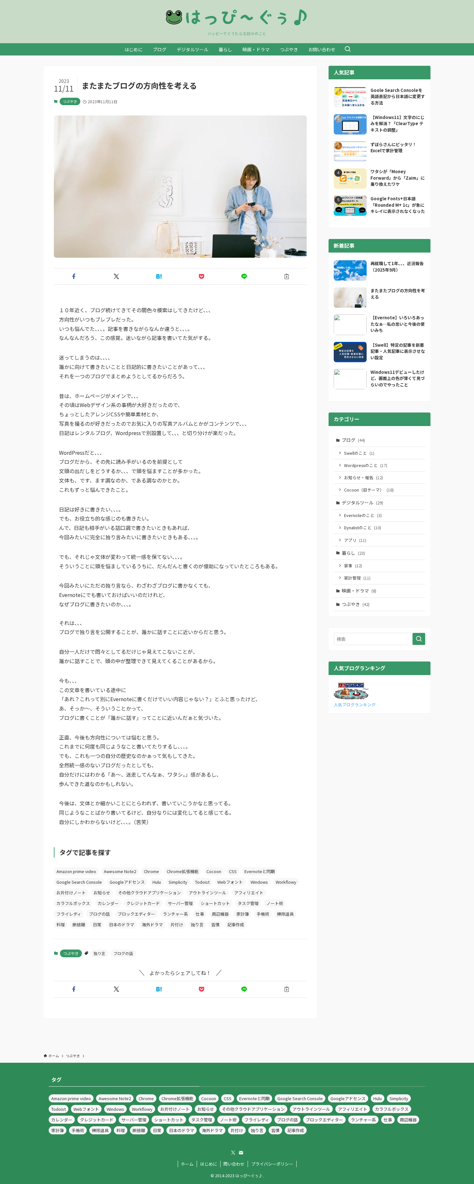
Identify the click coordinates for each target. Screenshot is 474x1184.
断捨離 (79, 924)
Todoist (202, 882)
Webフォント (230, 882)
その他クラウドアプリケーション (149, 893)
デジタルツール (362, 502)
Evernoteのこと (363, 515)
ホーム (187, 1164)
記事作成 (235, 924)
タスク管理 (248, 903)
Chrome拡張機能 (183, 871)
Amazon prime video (76, 871)
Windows (259, 882)
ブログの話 (99, 914)
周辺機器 (220, 914)
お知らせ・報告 (363, 477)
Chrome (151, 871)
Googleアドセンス (127, 882)
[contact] (241, 1153)
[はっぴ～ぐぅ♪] (237, 17)
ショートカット (215, 903)
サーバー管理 (180, 903)
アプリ (355, 540)
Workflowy (286, 882)
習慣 (215, 924)
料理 (60, 924)
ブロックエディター (136, 914)
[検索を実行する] (418, 639)
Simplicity (178, 882)
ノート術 (274, 903)
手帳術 (263, 914)
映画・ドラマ (359, 590)
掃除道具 (285, 914)
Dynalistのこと (362, 527)
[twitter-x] (233, 1153)
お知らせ (102, 893)
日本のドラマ (121, 924)
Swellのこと (359, 453)
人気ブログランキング (355, 704)
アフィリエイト (248, 893)
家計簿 (242, 914)
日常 (97, 924)
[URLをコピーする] (287, 276)
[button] (74, 276)
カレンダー (108, 903)
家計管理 (357, 578)
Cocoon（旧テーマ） (369, 490)
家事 (353, 565)
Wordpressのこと (365, 465)
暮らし (353, 553)
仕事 (200, 914)
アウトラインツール (207, 893)
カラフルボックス (73, 903)
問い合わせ (233, 1164)
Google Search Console (79, 882)
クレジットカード (143, 903)
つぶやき (70, 101)
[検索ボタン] (348, 49)
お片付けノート (71, 893)
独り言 (197, 924)
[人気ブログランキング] (351, 697)
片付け (177, 924)
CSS (233, 871)
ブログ (353, 440)
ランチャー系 (175, 914)
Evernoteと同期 (259, 871)
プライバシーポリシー (272, 1164)
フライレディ (68, 914)
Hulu (157, 882)
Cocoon (213, 871)
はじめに (208, 1164)
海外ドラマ (152, 924)
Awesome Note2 (120, 871)
